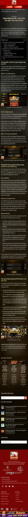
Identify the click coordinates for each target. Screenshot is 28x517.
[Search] (26, 2)
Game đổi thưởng (19, 501)
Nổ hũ (17, 495)
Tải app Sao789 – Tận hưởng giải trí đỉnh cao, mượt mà (14, 369)
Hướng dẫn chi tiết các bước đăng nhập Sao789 (13, 42)
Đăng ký (2, 493)
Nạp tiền (2, 496)
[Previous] (1, 373)
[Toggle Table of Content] (23, 40)
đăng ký (8, 28)
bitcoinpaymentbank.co (14, 461)
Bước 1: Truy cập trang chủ (10, 44)
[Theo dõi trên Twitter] (9, 486)
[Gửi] (25, 397)
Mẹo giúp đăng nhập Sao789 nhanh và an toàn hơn (13, 57)
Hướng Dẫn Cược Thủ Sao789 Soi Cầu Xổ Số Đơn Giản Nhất (15, 419)
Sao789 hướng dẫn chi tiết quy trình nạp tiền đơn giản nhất (23, 369)
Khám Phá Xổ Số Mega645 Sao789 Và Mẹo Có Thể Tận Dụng (15, 407)
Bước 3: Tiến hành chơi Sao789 (11, 47)
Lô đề (17, 497)
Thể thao (18, 499)
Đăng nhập (7, 493)
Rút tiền (6, 496)
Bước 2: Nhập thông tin (10, 45)
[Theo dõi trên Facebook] (2, 486)
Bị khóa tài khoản (9, 55)
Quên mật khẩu (8, 52)
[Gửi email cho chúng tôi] (12, 486)
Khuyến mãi (3, 501)
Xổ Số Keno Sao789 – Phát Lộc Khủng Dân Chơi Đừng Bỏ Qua (15, 431)
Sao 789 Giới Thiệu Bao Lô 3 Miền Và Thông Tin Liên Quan (14, 425)
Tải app (6, 498)
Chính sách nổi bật (4, 503)
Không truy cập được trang (10, 53)
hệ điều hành (4, 87)
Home (2, 9)
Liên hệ (7, 501)
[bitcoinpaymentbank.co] (14, 2)
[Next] (26, 373)
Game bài (18, 493)
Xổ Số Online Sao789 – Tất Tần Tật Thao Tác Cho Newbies (15, 413)
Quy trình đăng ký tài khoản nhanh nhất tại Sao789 (4, 368)
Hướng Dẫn (8, 9)
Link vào (2, 498)
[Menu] (2, 2)
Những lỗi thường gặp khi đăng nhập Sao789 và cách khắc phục (13, 49)
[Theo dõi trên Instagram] (6, 486)
